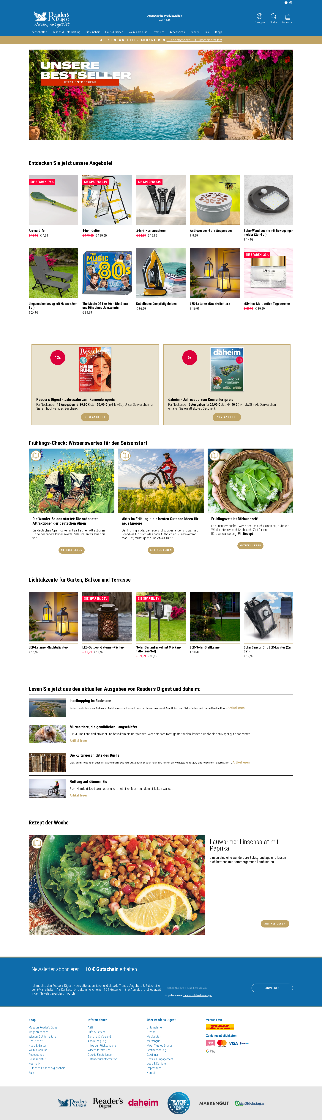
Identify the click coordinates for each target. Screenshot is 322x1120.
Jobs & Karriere (156, 1063)
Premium (158, 32)
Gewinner (152, 1054)
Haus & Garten (114, 32)
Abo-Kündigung (97, 1041)
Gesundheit (93, 32)
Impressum (154, 1068)
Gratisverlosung (156, 1050)
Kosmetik (34, 1063)
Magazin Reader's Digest (43, 1027)
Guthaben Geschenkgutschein (47, 1068)
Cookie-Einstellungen (100, 1054)
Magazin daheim (38, 1032)
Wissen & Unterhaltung (66, 32)
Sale (207, 32)
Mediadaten (154, 1036)
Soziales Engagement (160, 1059)
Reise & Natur (37, 1059)
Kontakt (151, 1073)
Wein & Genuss (138, 32)
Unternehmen (155, 1027)
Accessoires (177, 32)
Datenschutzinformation (102, 1059)
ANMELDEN (272, 988)
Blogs (218, 32)
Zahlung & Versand (99, 1036)
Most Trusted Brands (160, 1045)
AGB (90, 1027)
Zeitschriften (39, 32)
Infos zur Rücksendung (102, 1045)
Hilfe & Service (96, 1032)
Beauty (194, 32)
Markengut (153, 1041)
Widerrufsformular (99, 1050)
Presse (151, 1032)
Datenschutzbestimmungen (197, 995)
